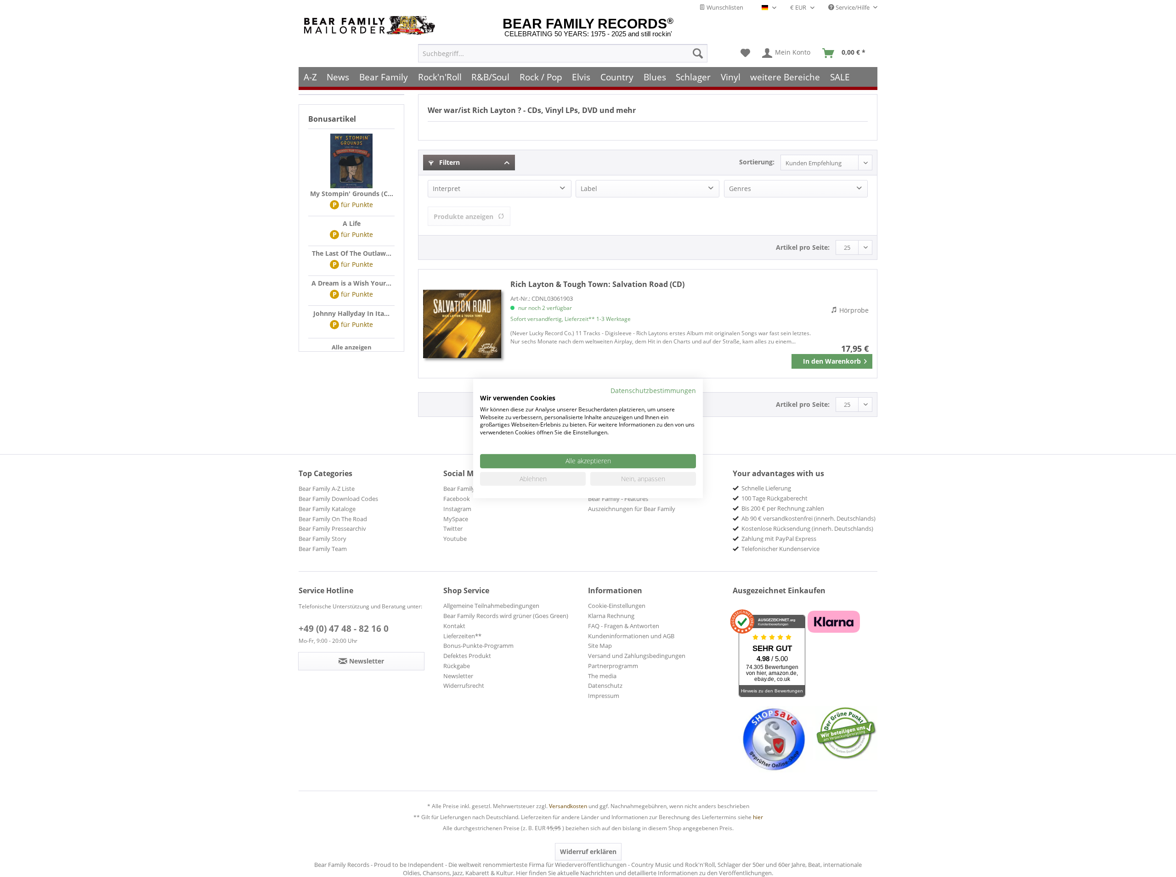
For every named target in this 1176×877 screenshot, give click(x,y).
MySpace (455, 519)
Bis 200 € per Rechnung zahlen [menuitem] (782, 508)
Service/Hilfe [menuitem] (852, 7)
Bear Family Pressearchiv (332, 528)
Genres (740, 188)
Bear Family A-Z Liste (327, 488)
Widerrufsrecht (463, 685)
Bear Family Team (323, 549)
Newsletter (458, 676)
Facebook (456, 499)
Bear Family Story (322, 538)
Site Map (600, 645)
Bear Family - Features (618, 499)
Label (589, 188)
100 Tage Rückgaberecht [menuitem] (774, 498)
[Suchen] (697, 53)
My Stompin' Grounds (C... (351, 193)
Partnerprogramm (613, 666)
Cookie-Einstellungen (616, 606)
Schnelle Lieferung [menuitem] (766, 488)
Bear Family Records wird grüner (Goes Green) (505, 616)
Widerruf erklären (588, 851)
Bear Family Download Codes (338, 499)
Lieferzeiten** (462, 636)
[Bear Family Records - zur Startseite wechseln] (371, 25)
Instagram (457, 509)
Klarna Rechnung (611, 616)
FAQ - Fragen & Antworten (623, 626)
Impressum (603, 695)
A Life (352, 223)
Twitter (453, 528)
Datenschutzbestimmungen (653, 390)
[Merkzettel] (745, 53)
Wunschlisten (724, 7)
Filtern (448, 162)
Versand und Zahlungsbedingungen (636, 656)
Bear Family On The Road (333, 519)
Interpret (446, 188)
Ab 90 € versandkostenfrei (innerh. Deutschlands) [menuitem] (808, 518)
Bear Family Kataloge (327, 509)
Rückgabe (456, 666)
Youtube (455, 538)
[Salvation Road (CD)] (462, 324)
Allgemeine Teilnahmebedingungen (491, 606)
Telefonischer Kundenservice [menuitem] (780, 549)
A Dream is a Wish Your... (351, 283)
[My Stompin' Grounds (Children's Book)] (351, 161)
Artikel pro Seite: (803, 247)
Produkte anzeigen (463, 216)
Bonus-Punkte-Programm (478, 645)
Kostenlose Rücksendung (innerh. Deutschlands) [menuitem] (807, 528)
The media (602, 676)
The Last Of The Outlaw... (351, 253)
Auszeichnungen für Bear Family (631, 509)
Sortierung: (757, 161)
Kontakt (454, 626)
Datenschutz (605, 685)
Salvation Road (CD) (597, 284)
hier (758, 817)
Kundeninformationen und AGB (631, 636)
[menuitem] (562, 53)
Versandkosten (568, 806)
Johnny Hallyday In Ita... (351, 313)
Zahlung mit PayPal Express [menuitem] (778, 538)
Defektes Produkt (467, 656)
